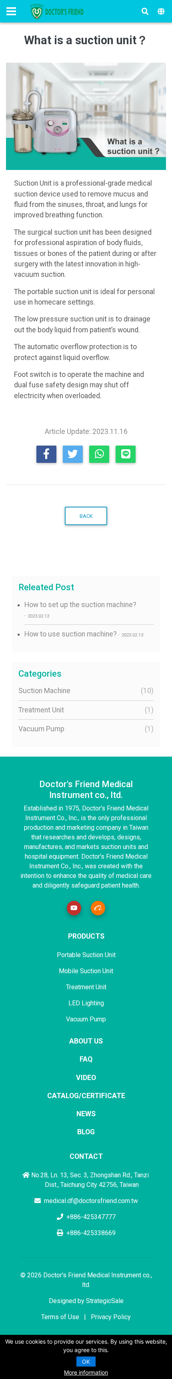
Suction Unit (33, 183)
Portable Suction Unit (86, 955)
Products (86, 936)
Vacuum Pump (84, 729)
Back (86, 516)
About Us (86, 1041)
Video (86, 1078)
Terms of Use (60, 1317)
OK (86, 1361)
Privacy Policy (111, 1317)
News (86, 1114)
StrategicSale (105, 1301)
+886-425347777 (91, 1217)
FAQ (86, 1059)
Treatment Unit (84, 710)
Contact (86, 1156)
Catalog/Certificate (86, 1096)
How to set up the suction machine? (80, 610)
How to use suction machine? (83, 634)
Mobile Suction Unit (86, 971)
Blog (86, 1132)
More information (86, 1372)
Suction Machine (84, 691)
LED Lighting (86, 1003)
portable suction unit (59, 292)
